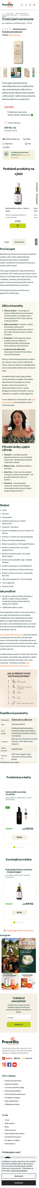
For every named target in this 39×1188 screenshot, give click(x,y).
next (35, 814)
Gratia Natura (10, 1143)
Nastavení (19, 1176)
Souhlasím (18, 1183)
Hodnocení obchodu (13, 1081)
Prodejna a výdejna (12, 1097)
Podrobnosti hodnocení (12, 32)
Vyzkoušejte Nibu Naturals (11, 634)
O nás (7, 1120)
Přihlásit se (19, 1024)
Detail (19, 837)
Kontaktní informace (13, 1137)
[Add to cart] (18, 225)
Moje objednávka (11, 1101)
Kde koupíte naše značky (14, 1133)
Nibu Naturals (15, 35)
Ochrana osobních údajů (14, 1087)
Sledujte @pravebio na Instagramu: (20, 930)
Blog (7, 1127)
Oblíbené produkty (12, 1104)
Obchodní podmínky (19, 1171)
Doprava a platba (11, 1084)
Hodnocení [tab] (19, 242)
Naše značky (10, 1123)
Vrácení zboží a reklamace (15, 1094)
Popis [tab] (6, 242)
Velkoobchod (10, 1130)
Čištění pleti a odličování (22, 720)
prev (1, 814)
